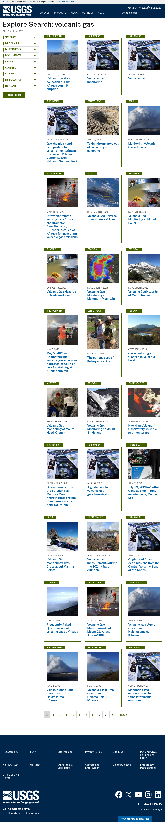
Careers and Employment (92, 766)
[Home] (17, 15)
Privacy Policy (93, 752)
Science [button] (10, 37)
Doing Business (122, 764)
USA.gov (35, 764)
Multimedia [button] (13, 49)
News (74, 13)
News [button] (9, 61)
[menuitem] (44, 10)
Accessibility (10, 752)
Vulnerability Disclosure (65, 766)
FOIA (33, 752)
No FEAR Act (10, 764)
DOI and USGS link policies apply (149, 755)
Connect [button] (11, 67)
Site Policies (65, 752)
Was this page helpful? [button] (135, 818)
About (101, 13)
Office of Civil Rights (11, 776)
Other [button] (9, 73)
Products (60, 13)
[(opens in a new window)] (119, 794)
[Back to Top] (153, 810)
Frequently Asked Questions (144, 7)
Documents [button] (13, 55)
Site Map (118, 752)
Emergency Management (148, 766)
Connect (87, 13)
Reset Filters (13, 94)
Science (45, 13)
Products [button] (12, 43)
